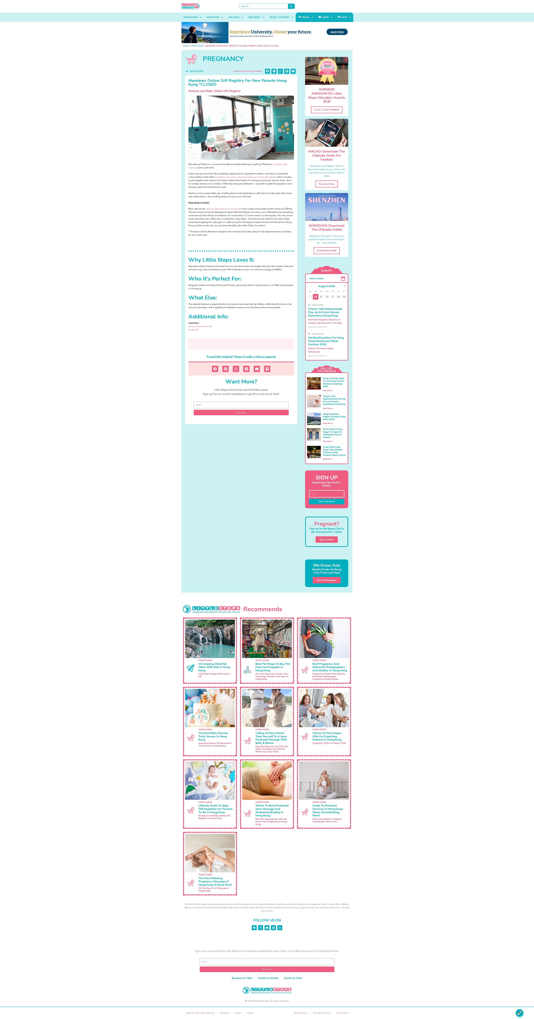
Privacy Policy (342, 1013)
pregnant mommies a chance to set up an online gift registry (245, 177)
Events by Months (268, 978)
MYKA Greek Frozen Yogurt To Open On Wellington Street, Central (333, 433)
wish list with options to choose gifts (224, 208)
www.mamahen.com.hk (200, 326)
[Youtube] (267, 927)
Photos (250, 1013)
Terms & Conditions (322, 1013)
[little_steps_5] (267, 32)
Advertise (224, 1013)
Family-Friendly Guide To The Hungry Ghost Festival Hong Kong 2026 (334, 382)
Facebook (193, 329)
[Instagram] (279, 927)
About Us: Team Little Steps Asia (200, 1013)
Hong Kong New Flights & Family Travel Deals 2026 (334, 416)
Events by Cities (293, 978)
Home (186, 46)
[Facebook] (254, 927)
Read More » (328, 390)
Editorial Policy (300, 1013)
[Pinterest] (273, 927)
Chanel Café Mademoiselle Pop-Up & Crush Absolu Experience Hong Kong (334, 400)
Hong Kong (197, 46)
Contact (238, 1013)
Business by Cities (242, 978)
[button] (267, 71)
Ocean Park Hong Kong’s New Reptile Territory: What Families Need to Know (334, 451)
